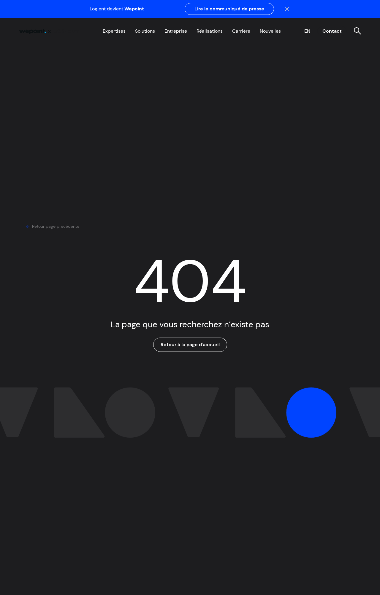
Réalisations (210, 31)
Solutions (145, 31)
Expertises (114, 31)
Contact (332, 31)
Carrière (241, 31)
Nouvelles (270, 31)
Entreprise (175, 31)
